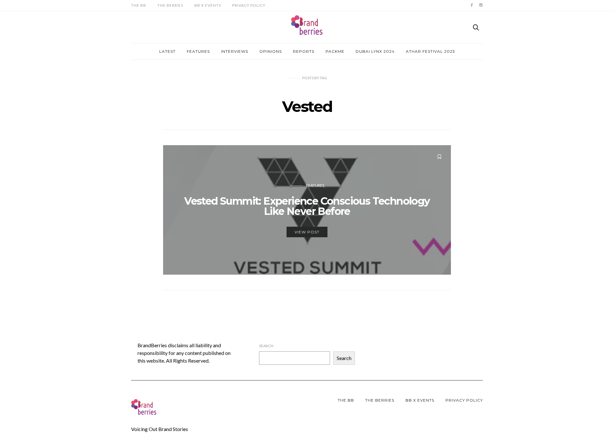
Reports (303, 51)
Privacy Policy (248, 5)
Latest (167, 51)
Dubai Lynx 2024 (375, 51)
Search (266, 345)
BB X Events (207, 5)
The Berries (170, 5)
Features (198, 51)
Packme (335, 51)
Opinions (270, 51)
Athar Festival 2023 (430, 51)
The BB (138, 5)
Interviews (234, 51)
